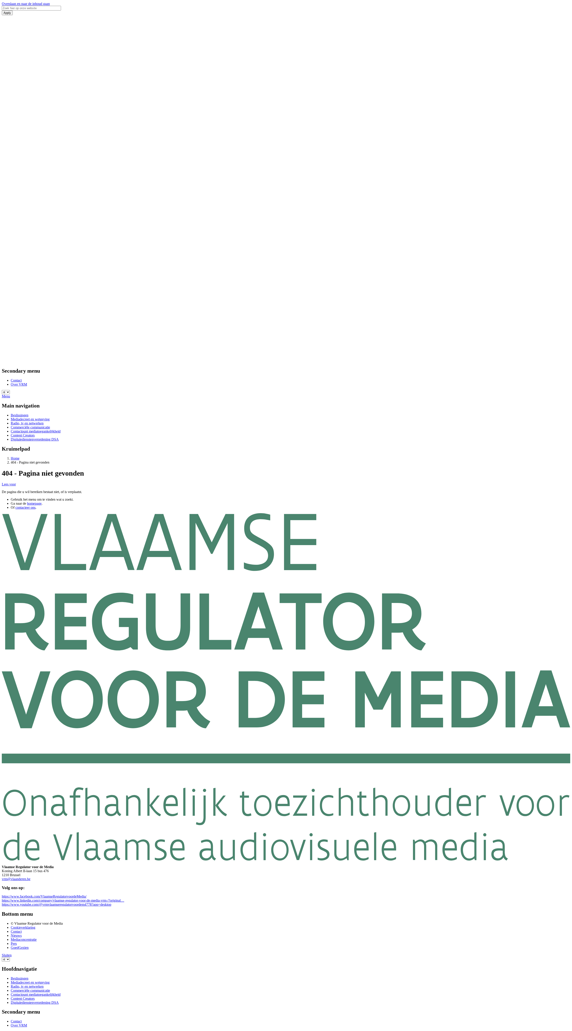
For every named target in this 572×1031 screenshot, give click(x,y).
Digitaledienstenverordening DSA (35, 439)
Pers (14, 943)
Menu (6, 396)
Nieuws (16, 935)
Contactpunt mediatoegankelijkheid (36, 431)
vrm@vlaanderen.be (16, 879)
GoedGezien (20, 947)
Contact (16, 380)
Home (15, 458)
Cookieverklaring (23, 927)
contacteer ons (25, 507)
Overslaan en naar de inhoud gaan (26, 4)
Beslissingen (19, 415)
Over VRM (19, 384)
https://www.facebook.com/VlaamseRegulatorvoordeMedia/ (44, 896)
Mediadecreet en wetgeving (30, 419)
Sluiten (7, 955)
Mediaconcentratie (24, 939)
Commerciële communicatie (30, 427)
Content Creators (23, 435)
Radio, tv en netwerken (27, 423)
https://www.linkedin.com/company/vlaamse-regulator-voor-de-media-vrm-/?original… (63, 900)
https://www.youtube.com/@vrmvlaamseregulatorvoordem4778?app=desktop (56, 904)
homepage (34, 503)
